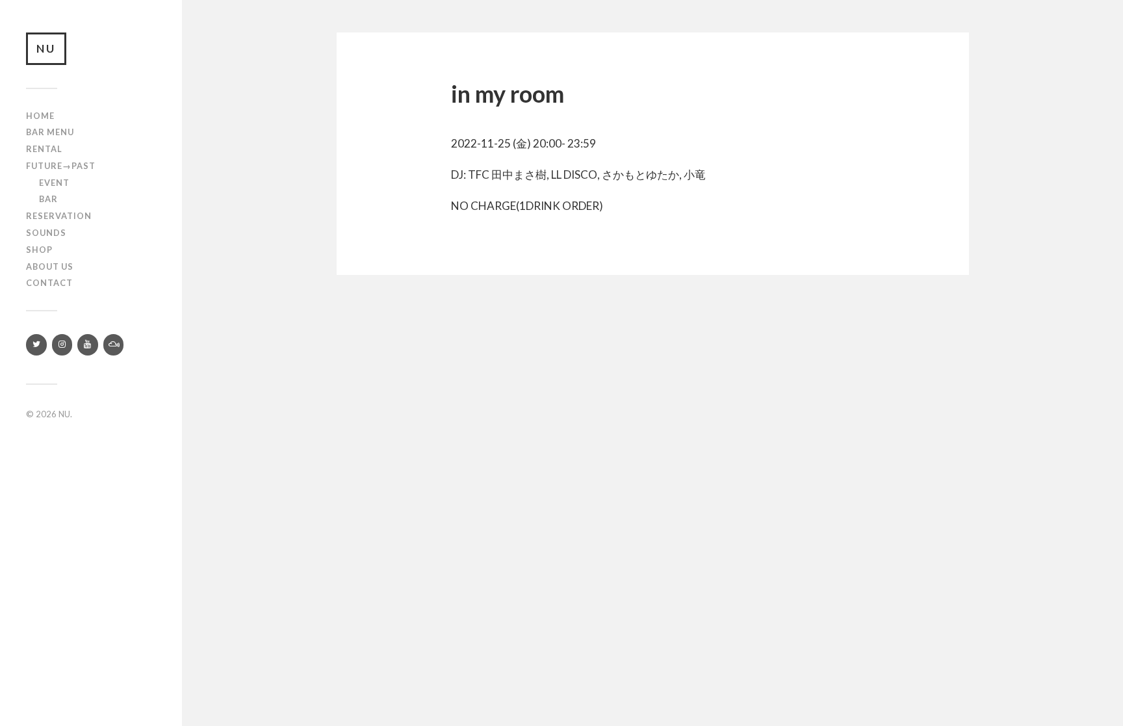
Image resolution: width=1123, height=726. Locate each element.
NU (46, 48)
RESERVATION (59, 216)
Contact (49, 283)
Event (54, 182)
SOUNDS (46, 232)
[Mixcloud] (113, 345)
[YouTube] (87, 345)
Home (40, 115)
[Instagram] (62, 345)
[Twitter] (36, 345)
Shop (39, 249)
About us (49, 266)
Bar (48, 199)
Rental (44, 149)
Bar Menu (50, 132)
